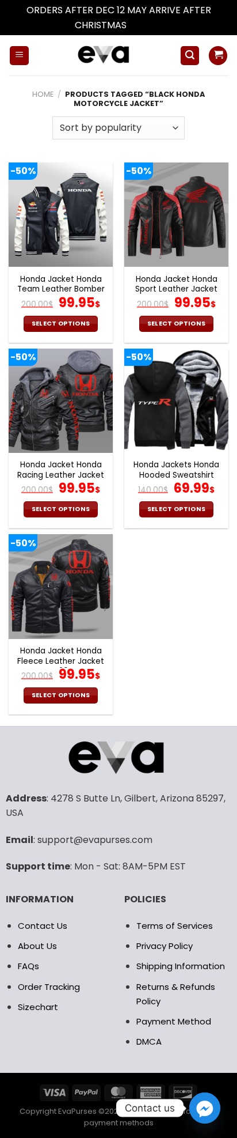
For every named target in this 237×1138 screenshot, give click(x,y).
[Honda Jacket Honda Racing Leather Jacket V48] (61, 401)
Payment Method (173, 1021)
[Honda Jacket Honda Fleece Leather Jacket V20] (61, 586)
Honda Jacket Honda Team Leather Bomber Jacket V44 (61, 289)
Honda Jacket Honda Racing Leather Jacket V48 (60, 475)
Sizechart (38, 1007)
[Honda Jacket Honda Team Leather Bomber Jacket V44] (61, 214)
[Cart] (218, 55)
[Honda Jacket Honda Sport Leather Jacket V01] (176, 214)
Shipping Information (180, 966)
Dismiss (145, 25)
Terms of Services (174, 926)
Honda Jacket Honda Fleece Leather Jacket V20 (60, 661)
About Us (37, 946)
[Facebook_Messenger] (204, 1108)
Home (42, 94)
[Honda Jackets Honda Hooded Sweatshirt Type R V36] (176, 401)
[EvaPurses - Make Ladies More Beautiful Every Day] (104, 55)
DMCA (149, 1041)
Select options (61, 323)
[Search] (190, 55)
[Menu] (19, 55)
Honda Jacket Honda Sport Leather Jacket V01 (176, 289)
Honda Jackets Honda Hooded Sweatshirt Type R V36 (176, 475)
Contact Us (42, 926)
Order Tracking (49, 987)
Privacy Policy (164, 946)
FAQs (28, 966)
